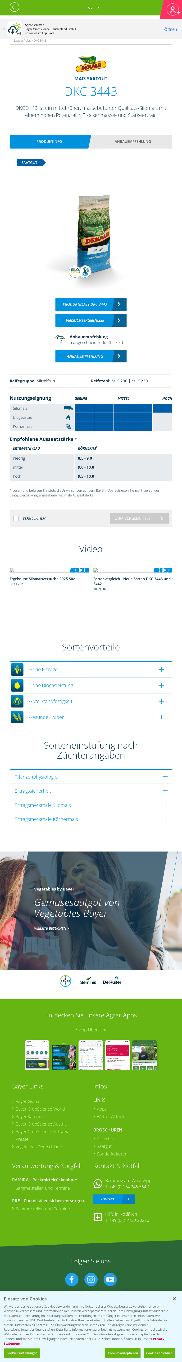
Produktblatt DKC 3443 (85, 304)
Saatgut (104, 1146)
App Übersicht (93, 1030)
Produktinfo (49, 141)
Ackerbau (106, 1138)
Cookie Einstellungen (21, 1353)
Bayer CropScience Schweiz (42, 1131)
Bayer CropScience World (40, 1109)
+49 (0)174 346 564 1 (129, 1186)
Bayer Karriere (29, 1116)
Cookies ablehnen (159, 1353)
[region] (91, 1326)
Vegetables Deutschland (39, 1147)
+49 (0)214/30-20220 (129, 1220)
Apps (102, 1109)
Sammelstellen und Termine (43, 1188)
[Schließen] (3, 29)
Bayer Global (28, 1101)
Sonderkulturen (112, 1154)
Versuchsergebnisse (85, 320)
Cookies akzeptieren (123, 1353)
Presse (22, 1139)
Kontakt (107, 1199)
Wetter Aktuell (110, 1116)
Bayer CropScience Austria (41, 1124)
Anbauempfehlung (133, 141)
